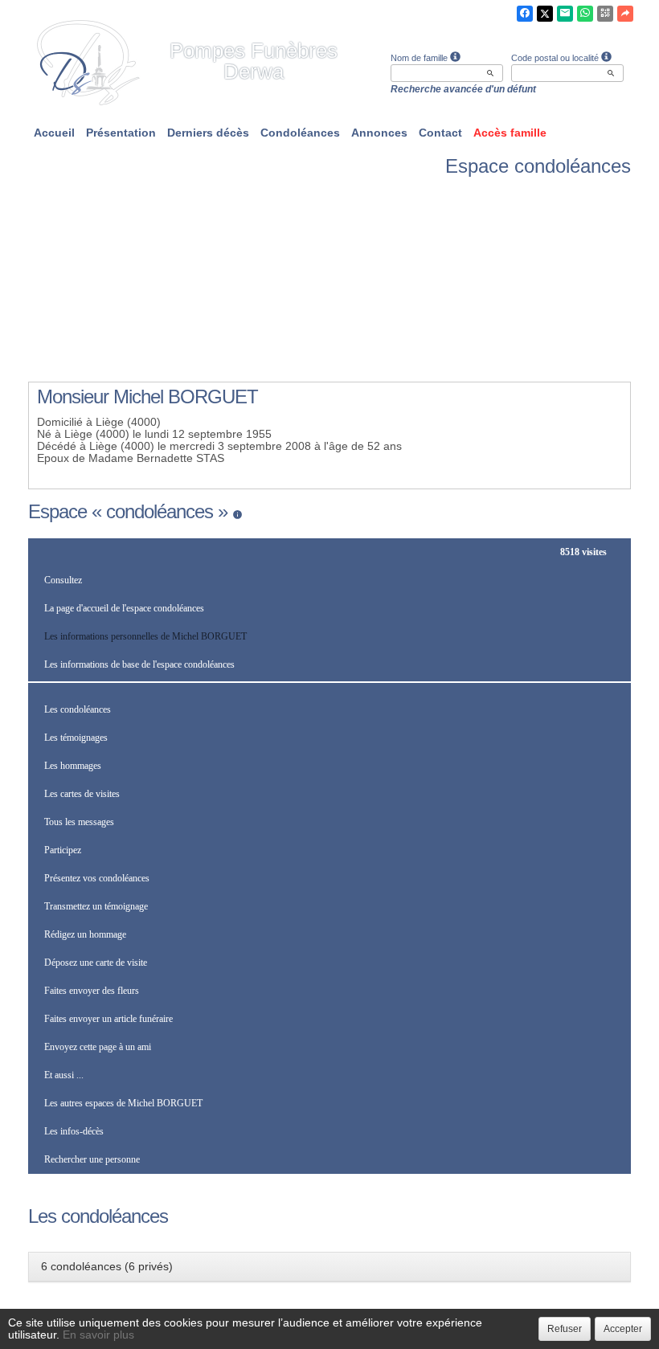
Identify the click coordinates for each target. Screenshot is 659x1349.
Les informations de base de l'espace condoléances (139, 664)
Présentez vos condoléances (96, 878)
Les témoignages (76, 737)
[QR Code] (605, 14)
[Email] (565, 14)
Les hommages (72, 765)
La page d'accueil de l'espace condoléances (124, 608)
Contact (440, 132)
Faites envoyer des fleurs (91, 990)
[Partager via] (625, 14)
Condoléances (300, 132)
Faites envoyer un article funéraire (108, 1018)
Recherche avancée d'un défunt (463, 89)
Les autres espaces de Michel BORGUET (123, 1103)
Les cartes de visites (82, 793)
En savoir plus (98, 1334)
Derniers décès (208, 132)
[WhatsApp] (585, 14)
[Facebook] (525, 14)
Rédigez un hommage (85, 934)
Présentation (121, 132)
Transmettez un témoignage (96, 906)
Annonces (379, 132)
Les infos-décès (74, 1131)
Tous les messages (79, 822)
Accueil (54, 132)
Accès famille (509, 132)
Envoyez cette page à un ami (97, 1047)
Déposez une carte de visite (95, 962)
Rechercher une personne (92, 1159)
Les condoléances (77, 709)
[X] (545, 14)
